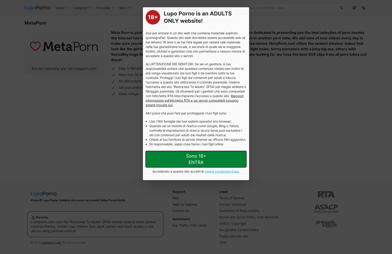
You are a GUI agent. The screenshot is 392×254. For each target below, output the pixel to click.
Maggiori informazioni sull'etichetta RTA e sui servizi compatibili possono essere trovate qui (195, 100)
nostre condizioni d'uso (222, 171)
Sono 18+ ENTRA (196, 159)
